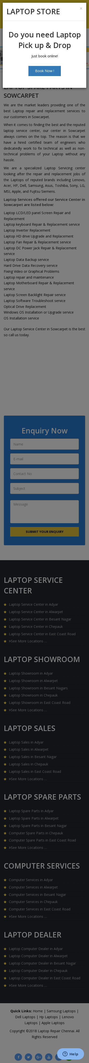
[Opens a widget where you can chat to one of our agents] (70, 1054)
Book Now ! (44, 70)
